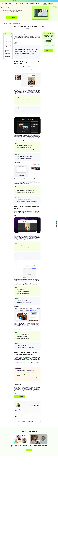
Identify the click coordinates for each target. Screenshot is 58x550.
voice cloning (22, 374)
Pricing (27, 3)
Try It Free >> (43, 0)
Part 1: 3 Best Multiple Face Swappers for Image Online (26, 49)
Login (45, 3)
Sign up (50, 3)
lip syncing (28, 374)
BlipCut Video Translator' (25, 358)
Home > (3, 23)
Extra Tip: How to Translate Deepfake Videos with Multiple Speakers (25, 54)
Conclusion (17, 57)
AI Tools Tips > (6, 23)
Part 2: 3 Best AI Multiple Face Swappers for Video (25, 51)
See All (29, 449)
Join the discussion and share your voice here (25, 421)
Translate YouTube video (8, 41)
